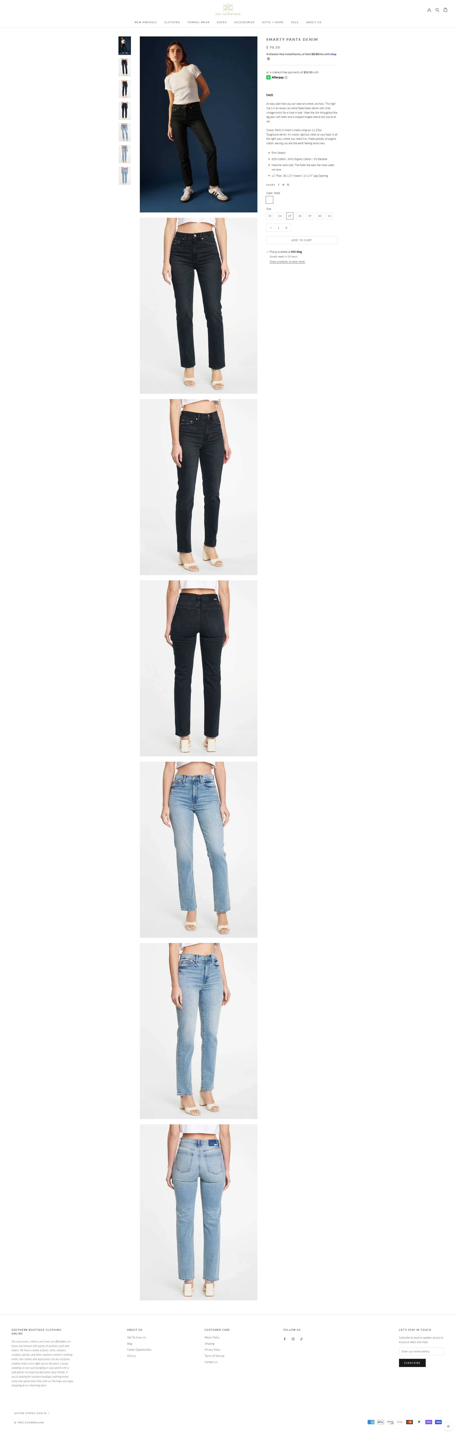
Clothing (172, 22)
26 (279, 215)
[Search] (437, 10)
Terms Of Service (214, 1355)
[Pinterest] (288, 185)
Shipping (209, 1343)
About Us (314, 22)
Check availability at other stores (287, 261)
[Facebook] (279, 185)
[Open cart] (445, 10)
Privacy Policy (213, 1349)
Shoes (222, 22)
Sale (295, 22)
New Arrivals (146, 22)
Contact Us (211, 1361)
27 (289, 215)
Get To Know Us (136, 1337)
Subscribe (412, 1362)
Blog (129, 1343)
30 (319, 215)
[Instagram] (293, 1338)
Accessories (244, 22)
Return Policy (212, 1337)
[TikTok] (301, 1338)
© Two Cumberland (29, 1422)
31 (329, 215)
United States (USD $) (30, 1413)
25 (269, 215)
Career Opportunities (139, 1349)
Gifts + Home (273, 22)
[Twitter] (283, 185)
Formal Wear (199, 22)
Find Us (131, 1355)
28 (299, 215)
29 (309, 215)
